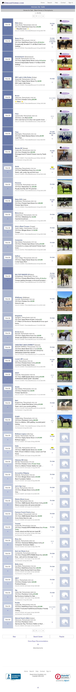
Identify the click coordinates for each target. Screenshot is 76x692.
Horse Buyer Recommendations (38, 641)
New (14, 637)
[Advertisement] (39, 655)
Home (43, 3)
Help (56, 3)
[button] (63, 678)
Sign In (71, 3)
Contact (63, 3)
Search (50, 3)
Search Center (38, 637)
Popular (61, 637)
